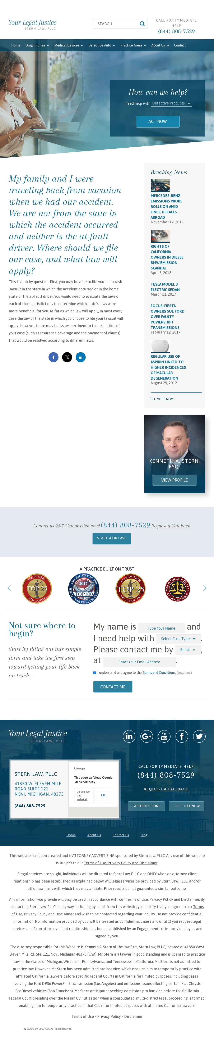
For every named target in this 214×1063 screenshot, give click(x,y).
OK (103, 795)
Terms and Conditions (159, 672)
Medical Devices (67, 45)
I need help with (137, 103)
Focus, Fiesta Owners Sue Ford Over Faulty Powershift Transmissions (168, 317)
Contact (180, 45)
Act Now (158, 121)
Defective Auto (100, 45)
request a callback (166, 789)
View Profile (174, 480)
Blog (144, 835)
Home (15, 45)
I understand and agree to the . (144, 672)
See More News (163, 399)
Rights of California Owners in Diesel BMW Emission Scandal (167, 257)
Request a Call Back (170, 525)
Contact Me (112, 686)
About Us (158, 45)
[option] (37, 588)
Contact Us (121, 835)
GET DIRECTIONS (146, 806)
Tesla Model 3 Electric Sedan (165, 287)
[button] (171, 103)
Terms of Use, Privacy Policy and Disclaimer (120, 863)
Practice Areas (131, 45)
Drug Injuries (35, 45)
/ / (107, 1016)
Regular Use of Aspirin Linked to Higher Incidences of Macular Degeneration (168, 367)
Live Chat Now (186, 806)
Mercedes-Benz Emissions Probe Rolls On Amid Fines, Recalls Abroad (166, 206)
